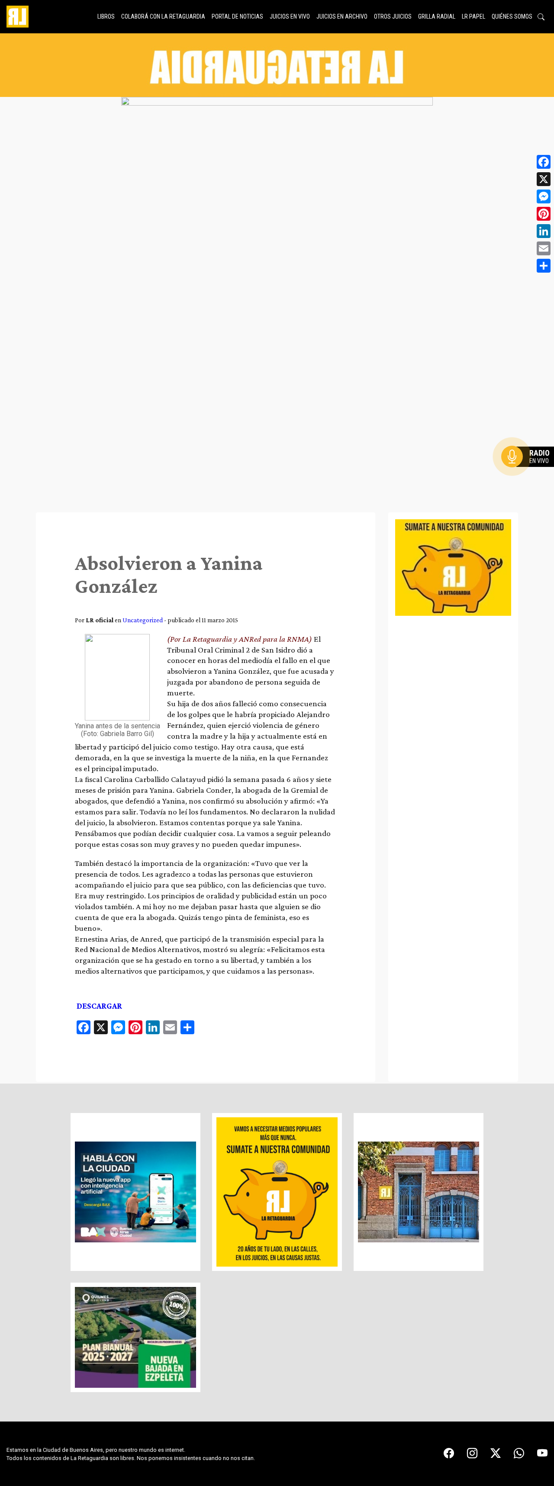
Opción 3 (530, 477)
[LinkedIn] (543, 231)
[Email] (543, 248)
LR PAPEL (473, 16)
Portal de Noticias (237, 16)
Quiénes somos (512, 16)
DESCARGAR (99, 1005)
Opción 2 (530, 474)
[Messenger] (543, 196)
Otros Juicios (393, 16)
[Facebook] (543, 161)
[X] (543, 179)
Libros (106, 16)
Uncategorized (142, 620)
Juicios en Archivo (341, 16)
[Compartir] (543, 265)
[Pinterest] (543, 213)
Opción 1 (530, 470)
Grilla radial (436, 16)
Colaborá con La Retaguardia (163, 16)
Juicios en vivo (290, 16)
